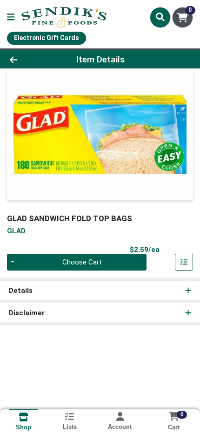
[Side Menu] (10, 17)
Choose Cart (82, 262)
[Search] (160, 17)
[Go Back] (30, 59)
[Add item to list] (184, 262)
